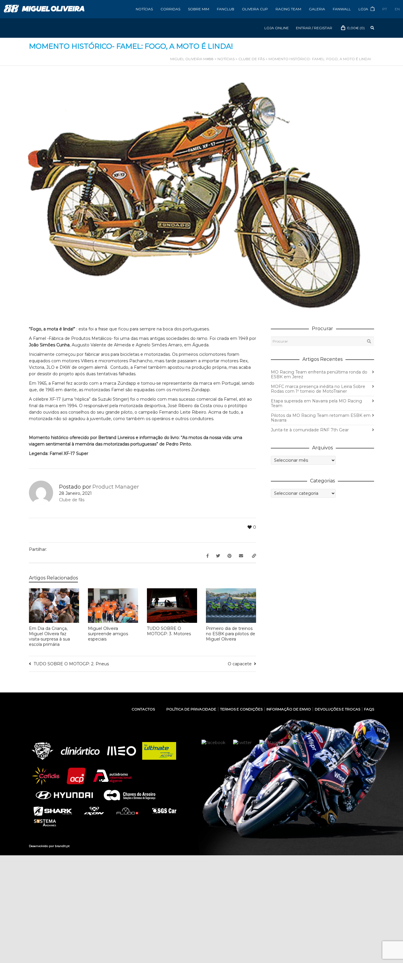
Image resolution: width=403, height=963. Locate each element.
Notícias (144, 9)
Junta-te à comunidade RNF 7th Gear (310, 430)
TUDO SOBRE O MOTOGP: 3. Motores (169, 631)
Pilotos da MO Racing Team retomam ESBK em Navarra (321, 418)
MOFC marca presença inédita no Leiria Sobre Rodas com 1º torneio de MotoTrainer (318, 389)
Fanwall (342, 9)
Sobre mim (198, 9)
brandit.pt (62, 846)
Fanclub (225, 9)
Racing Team (288, 9)
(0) (356, 28)
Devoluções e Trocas (337, 709)
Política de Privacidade (191, 709)
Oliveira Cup (255, 9)
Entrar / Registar (314, 28)
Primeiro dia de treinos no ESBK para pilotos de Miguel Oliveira (230, 634)
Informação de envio (288, 709)
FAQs (369, 709)
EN (397, 9)
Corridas (170, 9)
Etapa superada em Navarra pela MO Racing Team (316, 403)
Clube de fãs (71, 499)
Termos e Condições (241, 709)
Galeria (317, 9)
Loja (363, 9)
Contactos (143, 709)
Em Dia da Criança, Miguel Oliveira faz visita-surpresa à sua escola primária (49, 636)
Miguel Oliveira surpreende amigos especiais (108, 634)
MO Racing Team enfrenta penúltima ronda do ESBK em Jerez (319, 374)
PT (384, 9)
